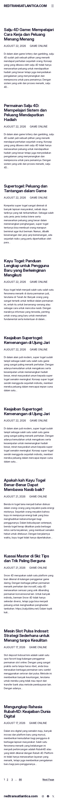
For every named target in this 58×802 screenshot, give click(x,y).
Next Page (48, 779)
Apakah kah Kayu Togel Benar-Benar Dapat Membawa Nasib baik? (24, 485)
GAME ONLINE (39, 45)
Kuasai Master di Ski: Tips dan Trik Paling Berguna (26, 558)
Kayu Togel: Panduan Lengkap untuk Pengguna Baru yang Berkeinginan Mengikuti (26, 268)
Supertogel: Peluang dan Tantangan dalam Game (25, 188)
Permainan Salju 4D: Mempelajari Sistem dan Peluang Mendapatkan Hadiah (25, 112)
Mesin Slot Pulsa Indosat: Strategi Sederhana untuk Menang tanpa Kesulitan (26, 636)
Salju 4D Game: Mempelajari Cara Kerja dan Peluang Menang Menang (29, 34)
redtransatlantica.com (25, 6)
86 (20, 779)
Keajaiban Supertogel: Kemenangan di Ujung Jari (27, 340)
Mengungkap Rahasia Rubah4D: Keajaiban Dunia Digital (27, 711)
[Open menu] (52, 6)
